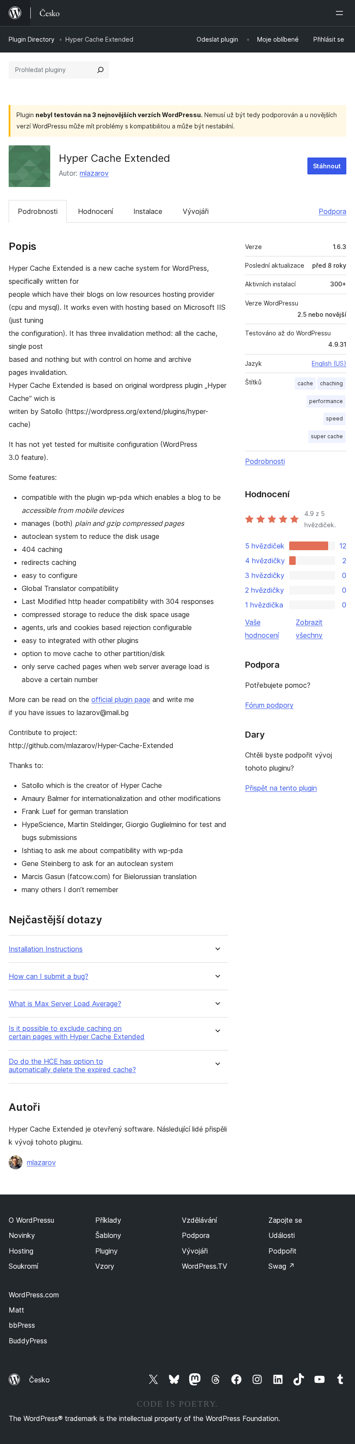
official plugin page (120, 699)
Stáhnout (327, 166)
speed (334, 418)
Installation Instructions (46, 949)
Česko (39, 1379)
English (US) (329, 363)
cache (305, 383)
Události (281, 1235)
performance (326, 401)
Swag (281, 1266)
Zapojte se (285, 1220)
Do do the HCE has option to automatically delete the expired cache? (72, 1065)
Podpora (332, 211)
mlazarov (94, 173)
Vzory (104, 1266)
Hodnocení (95, 211)
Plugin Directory (32, 39)
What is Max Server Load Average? (65, 1004)
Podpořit (282, 1251)
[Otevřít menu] (341, 13)
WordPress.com (34, 1294)
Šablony (108, 1235)
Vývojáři (196, 211)
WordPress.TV (204, 1266)
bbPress (22, 1325)
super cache (327, 436)
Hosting (21, 1251)
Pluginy (106, 1251)
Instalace (147, 211)
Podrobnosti (38, 211)
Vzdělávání (199, 1220)
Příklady (108, 1220)
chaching (331, 383)
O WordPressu (31, 1220)
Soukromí (23, 1266)
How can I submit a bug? (48, 976)
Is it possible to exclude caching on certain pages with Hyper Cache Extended (77, 1032)
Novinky (22, 1235)
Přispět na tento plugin (281, 788)
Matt (16, 1310)
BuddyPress (28, 1340)
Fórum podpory (269, 705)
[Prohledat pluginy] (100, 70)
